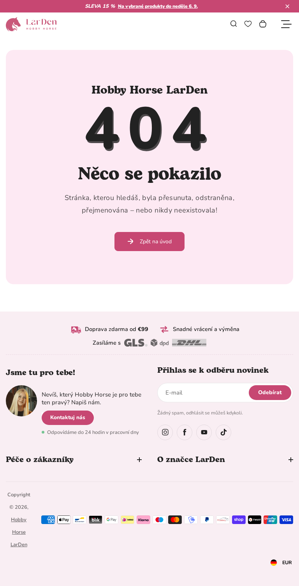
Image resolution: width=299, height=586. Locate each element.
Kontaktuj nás (67, 417)
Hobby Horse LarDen (19, 532)
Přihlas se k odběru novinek (213, 370)
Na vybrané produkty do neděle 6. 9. (158, 6)
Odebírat (270, 392)
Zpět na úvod (156, 241)
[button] (287, 6)
